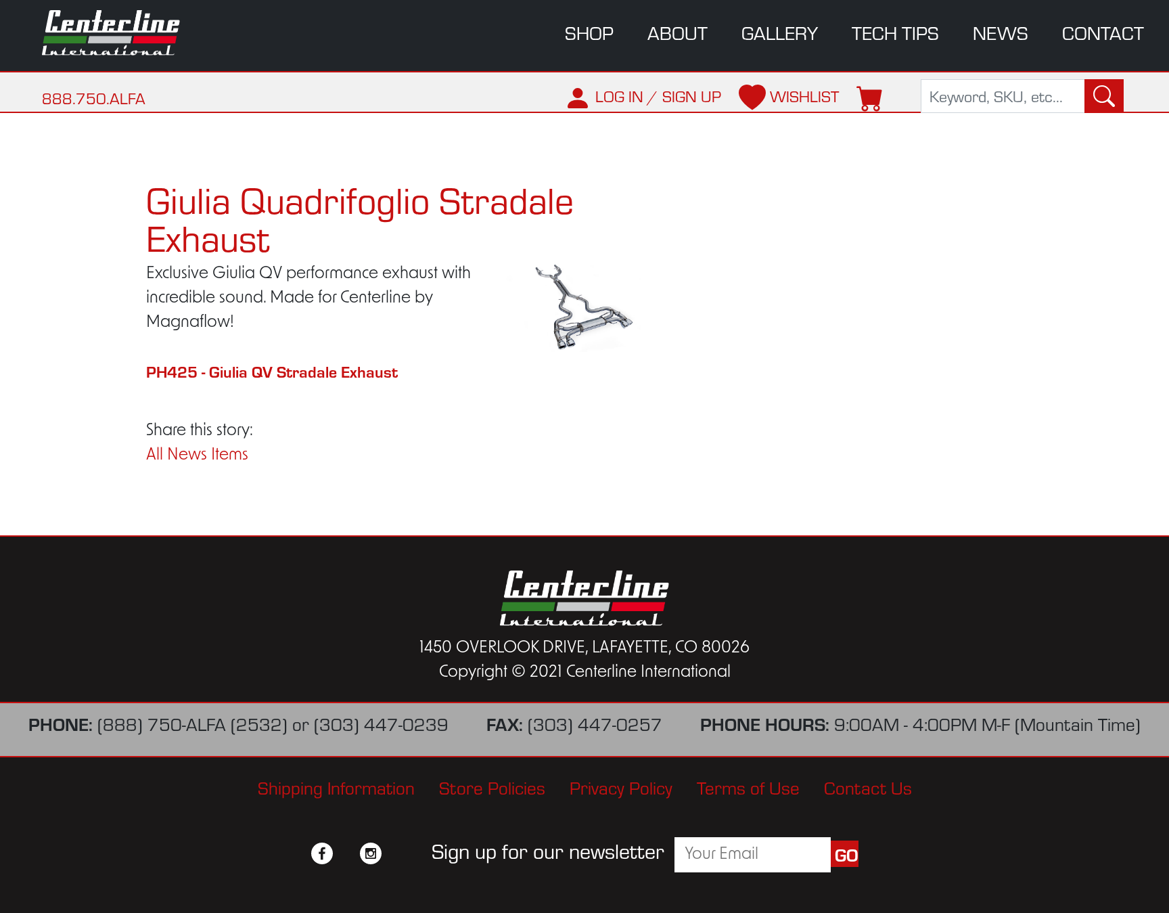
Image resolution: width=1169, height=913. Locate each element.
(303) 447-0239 (381, 724)
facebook (322, 853)
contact (1103, 32)
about (677, 32)
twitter (346, 853)
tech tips (895, 32)
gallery (779, 32)
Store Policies (492, 787)
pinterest (395, 853)
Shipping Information (336, 787)
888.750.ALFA (93, 98)
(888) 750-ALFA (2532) (192, 724)
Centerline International (121, 32)
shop (589, 32)
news (1000, 32)
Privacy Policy (621, 787)
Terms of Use (748, 787)
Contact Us (868, 787)
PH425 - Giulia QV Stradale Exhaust (272, 371)
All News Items (197, 455)
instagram (371, 853)
